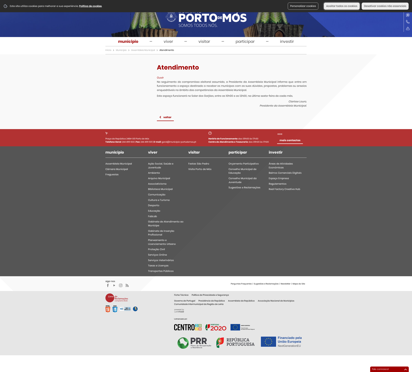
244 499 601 (146, 141)
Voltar (167, 117)
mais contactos (290, 140)
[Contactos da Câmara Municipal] (408, 22)
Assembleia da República (241, 300)
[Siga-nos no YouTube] (114, 285)
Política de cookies (90, 6)
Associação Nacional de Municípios (276, 300)
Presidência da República (211, 300)
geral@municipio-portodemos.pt (179, 141)
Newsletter (285, 283)
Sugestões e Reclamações (266, 283)
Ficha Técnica (181, 295)
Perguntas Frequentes (241, 283)
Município (121, 50)
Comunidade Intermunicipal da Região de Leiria (199, 304)
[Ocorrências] (408, 28)
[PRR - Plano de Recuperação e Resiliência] (214, 324)
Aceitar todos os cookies (341, 6)
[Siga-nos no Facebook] (107, 285)
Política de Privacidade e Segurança (210, 295)
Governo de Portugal (184, 300)
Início (108, 50)
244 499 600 (128, 141)
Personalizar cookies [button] (303, 6)
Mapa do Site (299, 283)
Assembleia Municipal (143, 50)
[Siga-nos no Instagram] (120, 285)
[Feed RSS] (127, 285)
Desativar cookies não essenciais (385, 6)
